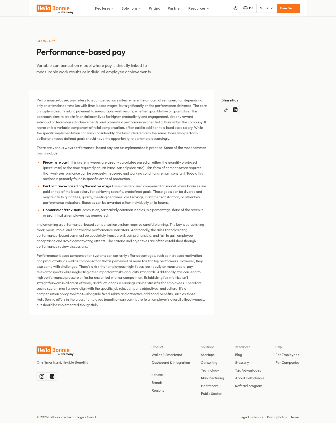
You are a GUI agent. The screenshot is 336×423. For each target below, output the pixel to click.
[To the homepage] (55, 9)
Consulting (209, 362)
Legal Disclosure (252, 417)
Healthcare (210, 385)
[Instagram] (42, 376)
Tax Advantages (248, 370)
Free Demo (288, 8)
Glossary (242, 362)
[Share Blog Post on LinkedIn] (235, 109)
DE (251, 8)
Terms (295, 417)
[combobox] (266, 8)
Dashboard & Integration (171, 362)
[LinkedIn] (52, 376)
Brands (157, 382)
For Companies (287, 362)
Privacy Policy (277, 417)
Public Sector (211, 393)
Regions (158, 390)
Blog (238, 354)
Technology (210, 370)
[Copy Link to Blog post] (226, 109)
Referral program (248, 385)
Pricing (154, 8)
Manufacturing (212, 378)
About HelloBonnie (249, 378)
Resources (196, 8)
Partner (174, 8)
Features (102, 8)
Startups (208, 354)
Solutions (129, 8)
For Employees (287, 354)
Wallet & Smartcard (167, 354)
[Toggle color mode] (235, 8)
